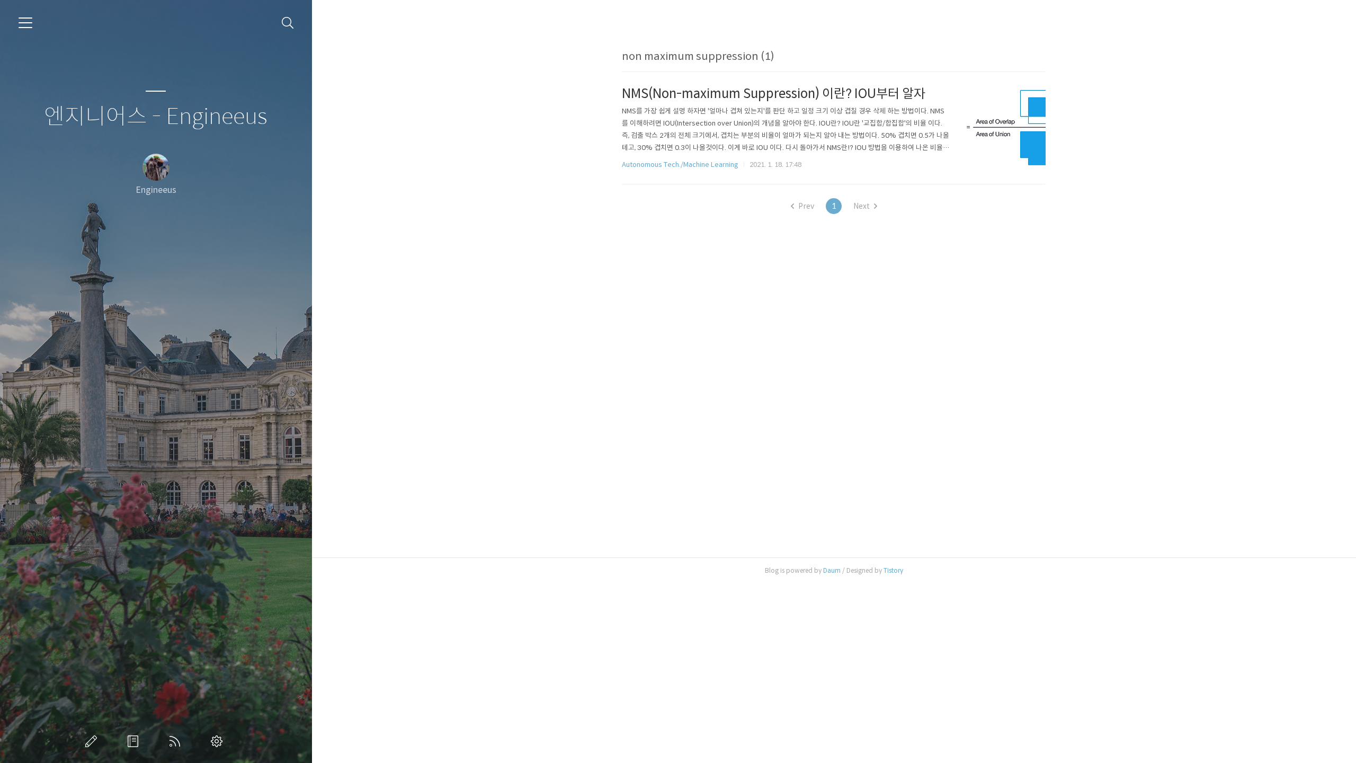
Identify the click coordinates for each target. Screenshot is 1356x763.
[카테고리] (25, 23)
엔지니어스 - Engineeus (155, 117)
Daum (832, 570)
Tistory (893, 570)
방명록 (135, 741)
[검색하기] (288, 23)
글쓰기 (93, 741)
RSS (177, 741)
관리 (218, 741)
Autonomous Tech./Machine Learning (680, 164)
